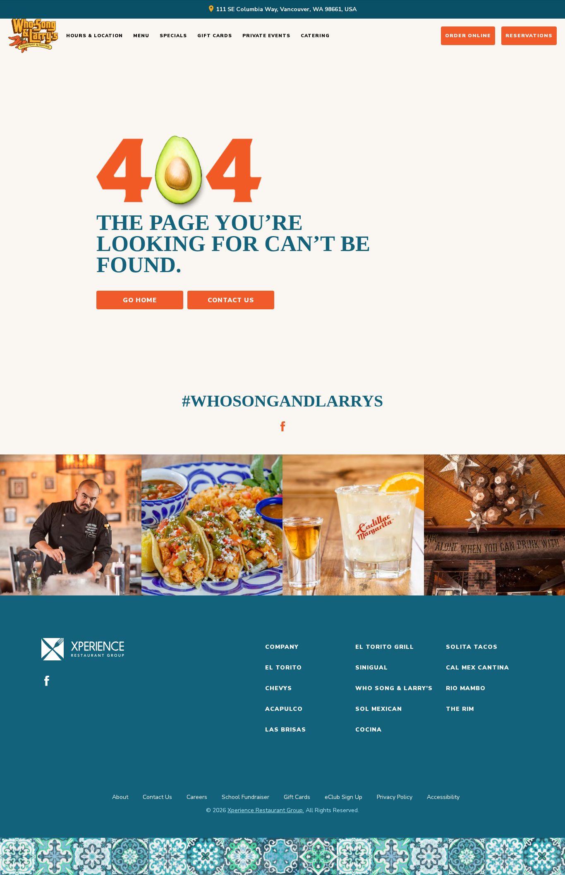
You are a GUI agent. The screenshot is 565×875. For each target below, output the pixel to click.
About (120, 797)
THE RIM (460, 709)
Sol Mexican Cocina (378, 719)
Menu (141, 36)
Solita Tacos (472, 647)
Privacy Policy (394, 797)
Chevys (278, 688)
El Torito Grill (384, 647)
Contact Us (231, 300)
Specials (173, 36)
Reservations (529, 35)
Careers (197, 797)
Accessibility (443, 797)
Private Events (266, 36)
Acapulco (284, 709)
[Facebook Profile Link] (282, 426)
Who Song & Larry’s (394, 688)
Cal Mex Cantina (477, 668)
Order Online (468, 35)
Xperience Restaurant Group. (265, 810)
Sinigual (371, 668)
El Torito (283, 668)
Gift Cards (214, 36)
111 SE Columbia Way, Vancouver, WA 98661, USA (286, 9)
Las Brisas (285, 730)
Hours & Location (94, 36)
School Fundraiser (245, 797)
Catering (315, 36)
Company (282, 647)
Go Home (140, 300)
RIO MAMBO (466, 688)
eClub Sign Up (343, 797)
